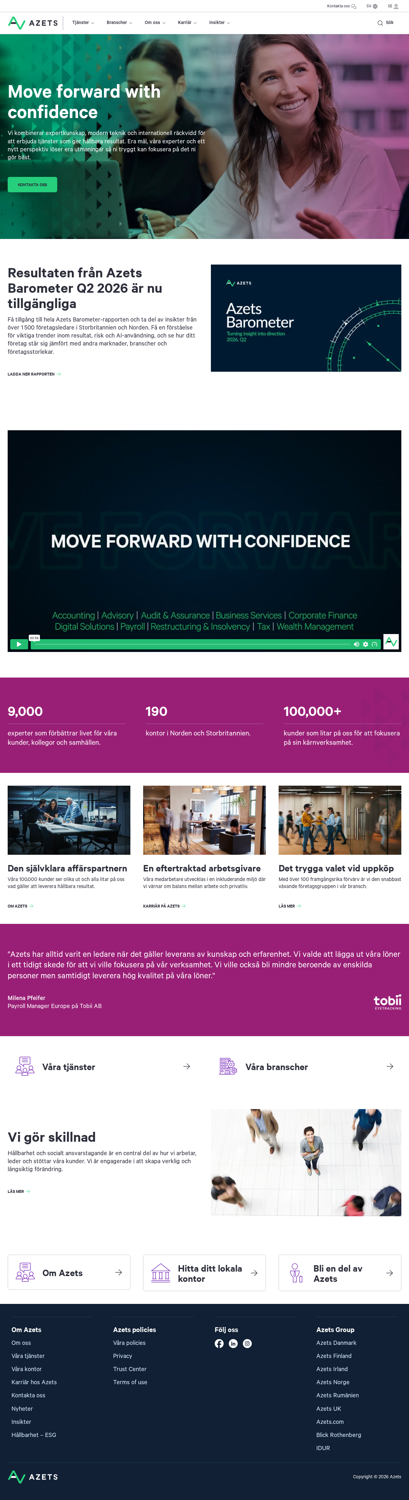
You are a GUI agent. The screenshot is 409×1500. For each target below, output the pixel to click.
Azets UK (328, 1409)
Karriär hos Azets (34, 1382)
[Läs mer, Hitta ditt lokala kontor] (254, 1273)
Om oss (152, 22)
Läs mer (287, 906)
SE (390, 6)
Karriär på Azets (161, 906)
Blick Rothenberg (338, 1435)
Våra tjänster (28, 1356)
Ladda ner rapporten (31, 374)
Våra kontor (27, 1369)
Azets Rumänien (337, 1395)
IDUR (323, 1448)
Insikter (217, 22)
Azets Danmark (336, 1343)
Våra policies (129, 1343)
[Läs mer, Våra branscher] (390, 1066)
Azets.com (330, 1422)
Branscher (117, 22)
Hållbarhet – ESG (34, 1435)
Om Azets (17, 906)
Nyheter (22, 1409)
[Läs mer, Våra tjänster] (186, 1066)
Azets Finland (334, 1356)
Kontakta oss (338, 6)
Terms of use (130, 1382)
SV (369, 6)
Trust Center (130, 1369)
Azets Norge (333, 1382)
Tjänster (80, 22)
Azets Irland (332, 1369)
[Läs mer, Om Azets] (118, 1272)
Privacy (122, 1356)
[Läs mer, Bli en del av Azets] (389, 1273)
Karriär (184, 22)
